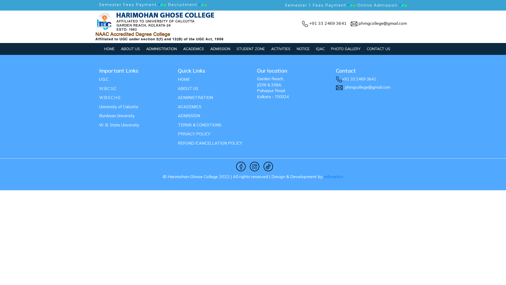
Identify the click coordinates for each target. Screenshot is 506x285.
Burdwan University (117, 115)
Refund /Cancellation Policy (210, 143)
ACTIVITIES (280, 48)
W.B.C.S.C (107, 88)
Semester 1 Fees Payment (315, 5)
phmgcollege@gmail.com (382, 23)
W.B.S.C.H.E (109, 97)
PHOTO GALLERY (346, 48)
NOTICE (303, 48)
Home (109, 48)
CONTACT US (378, 48)
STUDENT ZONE (251, 48)
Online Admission (377, 5)
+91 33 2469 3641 (328, 23)
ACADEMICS (193, 48)
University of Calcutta (118, 106)
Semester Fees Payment (128, 4)
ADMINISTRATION (161, 48)
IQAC (320, 48)
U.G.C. (104, 79)
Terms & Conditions (199, 124)
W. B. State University (119, 124)
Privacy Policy (194, 133)
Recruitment (183, 4)
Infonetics (333, 176)
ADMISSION (220, 48)
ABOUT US (130, 48)
